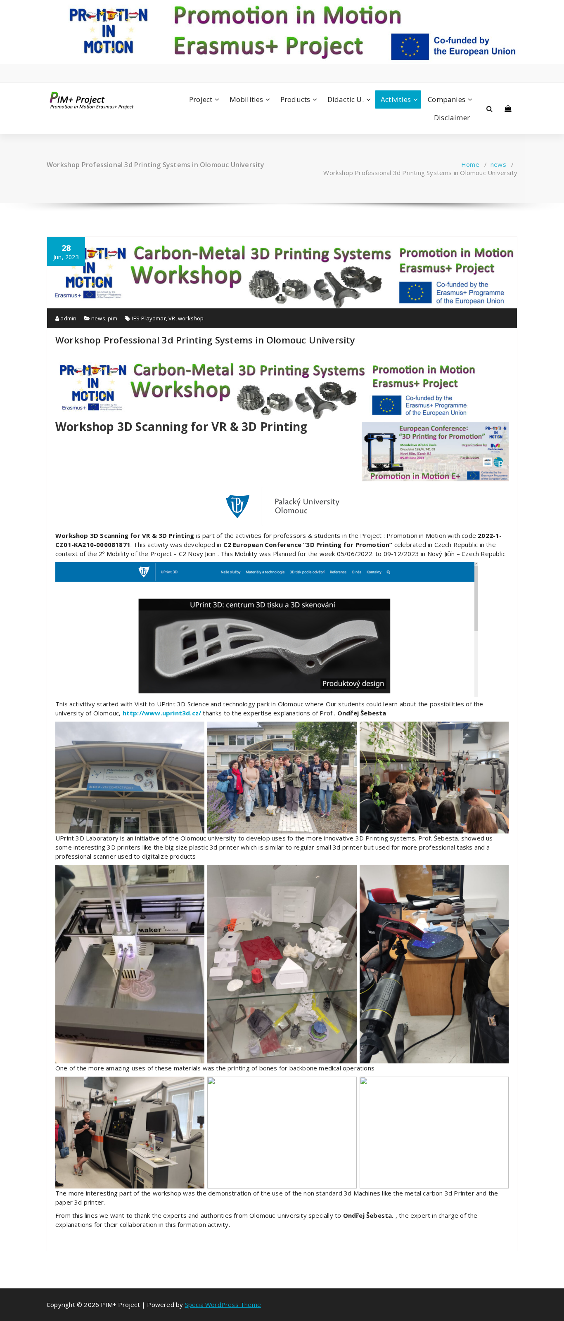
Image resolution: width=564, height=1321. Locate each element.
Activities (396, 99)
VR (171, 318)
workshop (191, 318)
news (498, 164)
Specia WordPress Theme (223, 1304)
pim (112, 318)
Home (470, 164)
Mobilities (246, 99)
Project (200, 99)
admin (67, 318)
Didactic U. (345, 99)
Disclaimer (452, 117)
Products (295, 99)
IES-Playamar (149, 318)
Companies (446, 99)
